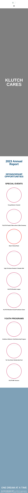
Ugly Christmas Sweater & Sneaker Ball (14, 268)
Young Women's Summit (14, 205)
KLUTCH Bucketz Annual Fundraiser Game (14, 309)
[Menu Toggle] (14, 6)
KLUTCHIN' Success (14, 380)
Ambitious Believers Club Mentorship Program (14, 339)
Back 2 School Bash (14, 245)
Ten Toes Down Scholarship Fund (14, 360)
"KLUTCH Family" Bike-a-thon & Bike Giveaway (14, 225)
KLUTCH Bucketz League (14, 289)
